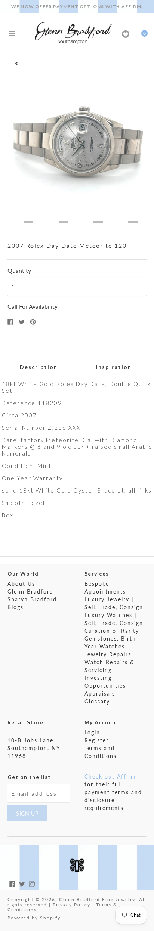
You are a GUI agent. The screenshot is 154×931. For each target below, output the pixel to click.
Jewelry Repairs (107, 654)
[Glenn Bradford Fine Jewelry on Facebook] (12, 883)
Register (96, 740)
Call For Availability (32, 306)
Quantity (19, 270)
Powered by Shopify (34, 918)
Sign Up (27, 813)
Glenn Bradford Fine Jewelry (97, 899)
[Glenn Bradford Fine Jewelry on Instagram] (32, 883)
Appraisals (99, 693)
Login (92, 732)
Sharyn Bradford (32, 599)
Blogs (15, 607)
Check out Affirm (110, 776)
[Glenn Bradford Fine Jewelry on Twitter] (22, 883)
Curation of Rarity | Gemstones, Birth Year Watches (114, 639)
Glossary (97, 701)
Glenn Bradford (30, 591)
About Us (21, 583)
